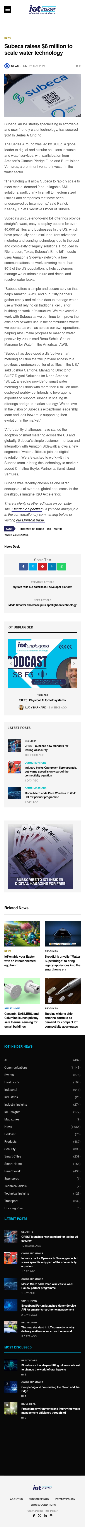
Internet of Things (32, 529)
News (7, 38)
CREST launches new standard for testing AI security (46, 748)
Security (31, 741)
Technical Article (15, 1185)
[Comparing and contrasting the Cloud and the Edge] (10, 1387)
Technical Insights (16, 1193)
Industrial (10, 1089)
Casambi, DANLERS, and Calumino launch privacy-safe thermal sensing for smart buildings (21, 1020)
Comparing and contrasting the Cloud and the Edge (50, 1389)
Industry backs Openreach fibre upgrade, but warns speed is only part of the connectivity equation (51, 771)
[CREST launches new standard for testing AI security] (14, 745)
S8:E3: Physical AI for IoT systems (42, 700)
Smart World (13, 1171)
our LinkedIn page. (30, 520)
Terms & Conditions (42, 1504)
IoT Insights (12, 1111)
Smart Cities (12, 1156)
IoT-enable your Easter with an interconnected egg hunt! (20, 960)
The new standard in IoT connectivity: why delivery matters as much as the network (48, 1329)
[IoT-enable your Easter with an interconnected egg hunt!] (22, 934)
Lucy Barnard (35, 707)
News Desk (19, 66)
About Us (16, 1499)
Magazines (11, 1119)
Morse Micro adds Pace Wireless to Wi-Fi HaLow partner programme (50, 795)
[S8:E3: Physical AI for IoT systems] (42, 663)
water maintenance (17, 534)
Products (51, 951)
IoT (49, 529)
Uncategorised (14, 1208)
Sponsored (11, 1178)
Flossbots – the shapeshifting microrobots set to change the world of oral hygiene (50, 1367)
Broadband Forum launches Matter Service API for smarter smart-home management (48, 1307)
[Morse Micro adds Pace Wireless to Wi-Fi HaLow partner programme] (14, 793)
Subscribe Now (39, 1499)
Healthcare (11, 1082)
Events (9, 1074)
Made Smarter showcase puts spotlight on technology (42, 605)
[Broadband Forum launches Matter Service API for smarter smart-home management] (10, 1305)
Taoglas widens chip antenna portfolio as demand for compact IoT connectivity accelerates (61, 1020)
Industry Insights (15, 1104)
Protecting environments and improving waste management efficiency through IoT (50, 1410)
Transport (11, 1200)
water (58, 529)
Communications (35, 763)
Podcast (42, 695)
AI (5, 1059)
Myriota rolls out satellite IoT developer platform (42, 587)
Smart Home (12, 1008)
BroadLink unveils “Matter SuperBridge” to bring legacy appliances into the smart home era (62, 963)
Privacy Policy (65, 1499)
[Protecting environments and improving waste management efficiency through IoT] (10, 1408)
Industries (11, 1096)
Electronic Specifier (27, 508)
